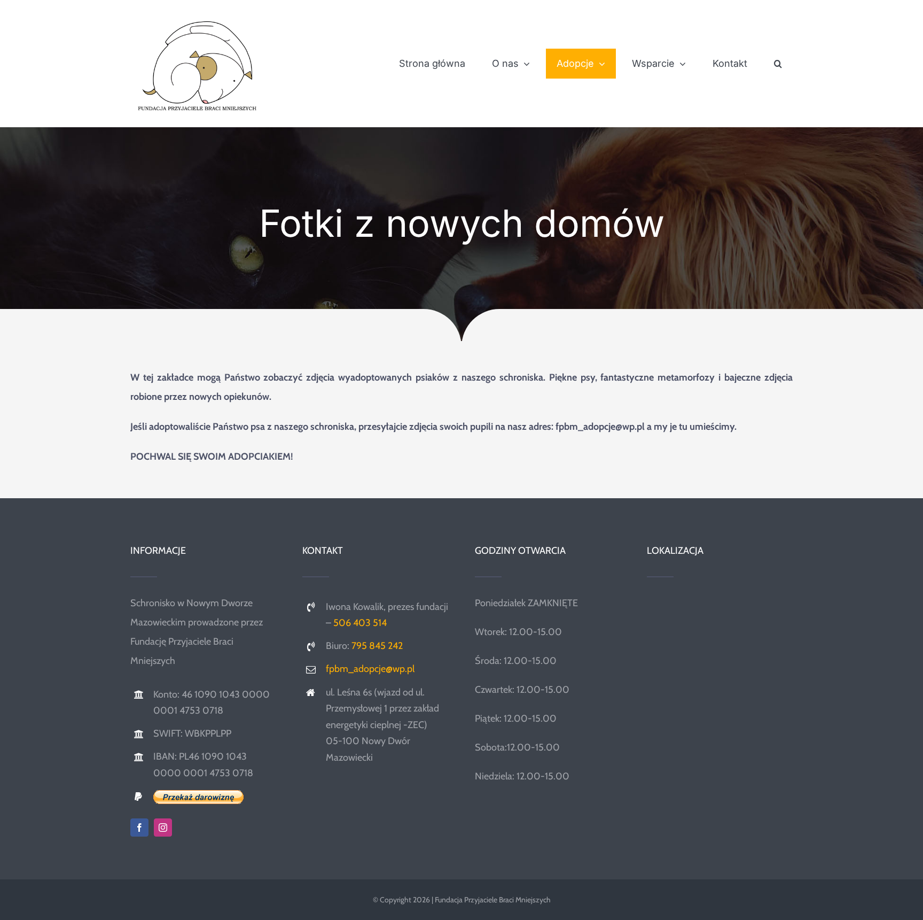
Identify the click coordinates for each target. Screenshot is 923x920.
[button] (778, 64)
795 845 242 (377, 646)
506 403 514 (360, 623)
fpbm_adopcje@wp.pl (370, 669)
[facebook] (139, 827)
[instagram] (163, 827)
